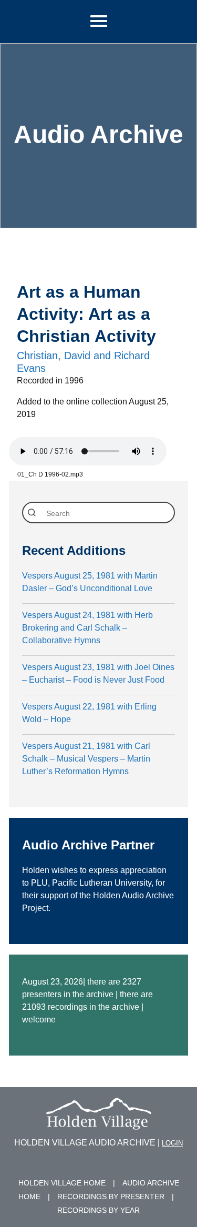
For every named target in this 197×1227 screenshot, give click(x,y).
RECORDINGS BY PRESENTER (110, 1196)
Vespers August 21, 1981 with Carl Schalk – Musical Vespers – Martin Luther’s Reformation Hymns (86, 759)
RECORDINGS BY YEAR (98, 1210)
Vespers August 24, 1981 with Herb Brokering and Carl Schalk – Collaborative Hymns (87, 628)
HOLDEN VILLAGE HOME (62, 1183)
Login (172, 1143)
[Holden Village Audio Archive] (98, 1123)
